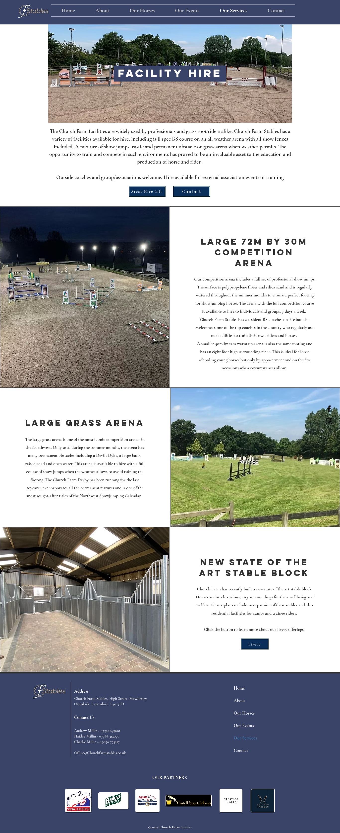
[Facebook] (329, 408)
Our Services (245, 738)
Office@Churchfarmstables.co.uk (100, 752)
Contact (241, 750)
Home (239, 688)
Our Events (244, 725)
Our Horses (244, 713)
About (239, 700)
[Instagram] (329, 421)
